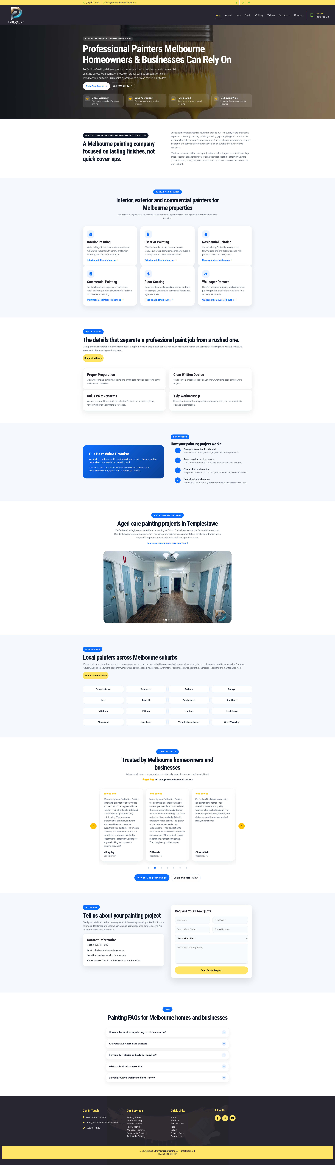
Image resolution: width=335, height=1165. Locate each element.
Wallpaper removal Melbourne (218, 299)
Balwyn (232, 689)
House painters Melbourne (216, 260)
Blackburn (232, 700)
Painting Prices (134, 1117)
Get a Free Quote (95, 86)
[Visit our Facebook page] (237, 2)
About (228, 15)
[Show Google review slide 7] (186, 868)
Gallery (259, 15)
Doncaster (146, 689)
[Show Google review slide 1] (149, 868)
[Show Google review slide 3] (161, 868)
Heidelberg (232, 711)
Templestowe (103, 689)
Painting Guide (177, 1133)
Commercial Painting (136, 1133)
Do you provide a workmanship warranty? (132, 1077)
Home (218, 15)
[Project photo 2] (166, 620)
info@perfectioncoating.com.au (121, 2)
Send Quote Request (211, 970)
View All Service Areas (95, 675)
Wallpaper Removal (136, 1129)
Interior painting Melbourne (101, 260)
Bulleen (189, 689)
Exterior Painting (134, 1123)
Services (283, 15)
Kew (103, 700)
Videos (271, 15)
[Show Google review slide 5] (174, 868)
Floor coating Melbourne (158, 299)
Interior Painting (134, 1120)
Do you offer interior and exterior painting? (133, 1055)
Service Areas (177, 1123)
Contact (298, 15)
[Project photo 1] (163, 620)
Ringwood (103, 722)
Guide (248, 15)
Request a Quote (93, 358)
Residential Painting (136, 1136)
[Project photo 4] (171, 620)
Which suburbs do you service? (126, 1066)
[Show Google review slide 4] (167, 868)
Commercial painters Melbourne (104, 299)
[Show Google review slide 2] (155, 868)
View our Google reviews (150, 877)
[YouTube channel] (233, 1118)
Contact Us (176, 1136)
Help (238, 15)
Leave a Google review (186, 877)
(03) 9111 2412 (92, 2)
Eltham (146, 711)
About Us (175, 1120)
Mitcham (103, 711)
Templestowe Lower (189, 722)
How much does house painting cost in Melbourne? (137, 1032)
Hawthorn (146, 722)
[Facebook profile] (218, 1118)
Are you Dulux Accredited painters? (129, 1043)
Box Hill (146, 700)
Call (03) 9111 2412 (122, 86)
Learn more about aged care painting (166, 543)
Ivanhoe (189, 711)
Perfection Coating (165, 1150)
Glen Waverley (231, 722)
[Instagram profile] (225, 1118)
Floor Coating (133, 1126)
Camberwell (189, 700)
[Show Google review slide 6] (180, 868)
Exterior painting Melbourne (159, 260)
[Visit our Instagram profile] (243, 2)
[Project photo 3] (169, 620)
